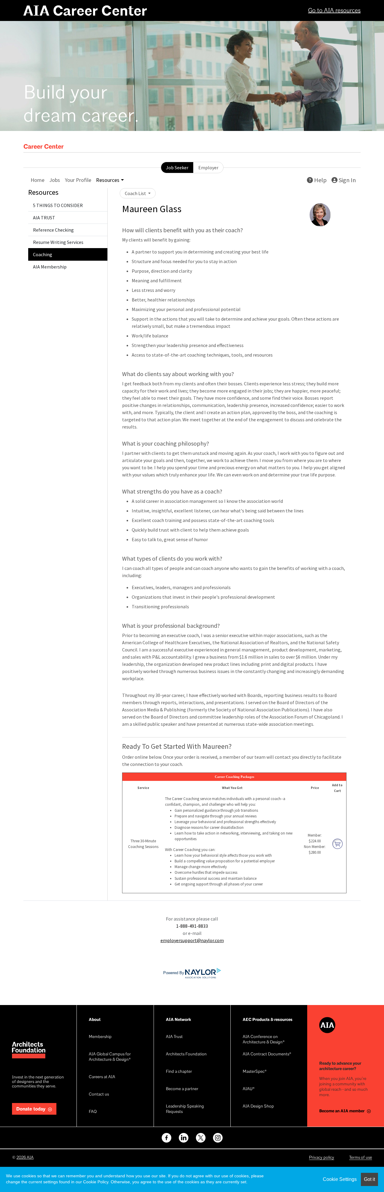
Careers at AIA (102, 1077)
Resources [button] (107, 179)
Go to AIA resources (334, 11)
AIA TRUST (44, 218)
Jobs (54, 179)
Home (37, 179)
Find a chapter (179, 1071)
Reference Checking (53, 230)
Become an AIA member (341, 1110)
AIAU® (249, 1089)
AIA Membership (50, 267)
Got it (369, 1179)
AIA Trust (174, 1037)
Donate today (31, 1109)
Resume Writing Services (58, 242)
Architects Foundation (186, 1054)
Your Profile (78, 179)
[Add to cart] (337, 843)
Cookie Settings (340, 1179)
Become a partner (182, 1089)
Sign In (347, 180)
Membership (100, 1037)
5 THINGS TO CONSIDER (58, 205)
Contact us (99, 1094)
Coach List (136, 193)
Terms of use (360, 1157)
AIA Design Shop (258, 1106)
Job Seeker (177, 167)
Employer (208, 167)
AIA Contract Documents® (267, 1054)
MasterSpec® (255, 1071)
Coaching (42, 254)
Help (320, 180)
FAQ (93, 1112)
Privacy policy (321, 1157)
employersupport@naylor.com (192, 940)
